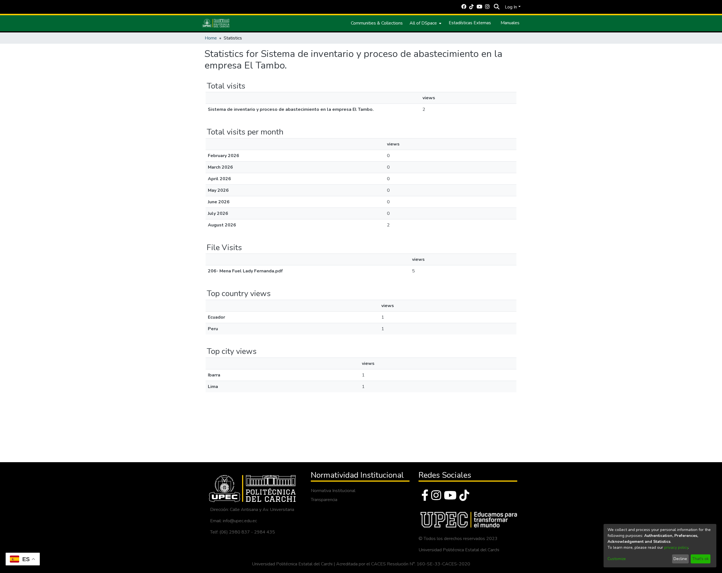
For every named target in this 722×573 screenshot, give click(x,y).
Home (211, 38)
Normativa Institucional (333, 491)
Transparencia (324, 500)
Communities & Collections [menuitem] (377, 23)
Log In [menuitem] (511, 7)
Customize (616, 558)
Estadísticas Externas (470, 23)
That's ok (700, 558)
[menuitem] (424, 23)
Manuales (510, 23)
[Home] (215, 23)
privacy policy (676, 547)
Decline (680, 558)
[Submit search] (496, 7)
